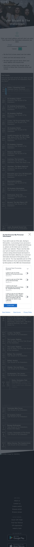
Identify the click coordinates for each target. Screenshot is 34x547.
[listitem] (17, 268)
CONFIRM (10, 305)
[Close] (30, 235)
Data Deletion (6, 312)
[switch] (26, 273)
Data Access (17, 312)
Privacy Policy (28, 312)
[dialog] (17, 273)
